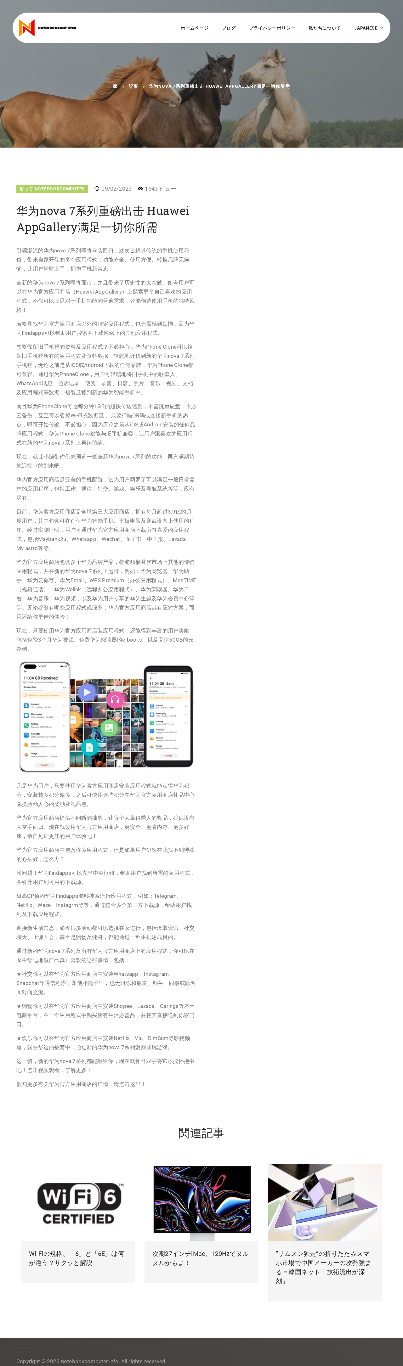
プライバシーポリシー (272, 28)
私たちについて (325, 28)
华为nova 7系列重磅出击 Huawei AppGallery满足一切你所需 (219, 86)
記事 (133, 86)
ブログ (229, 28)
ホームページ (194, 28)
